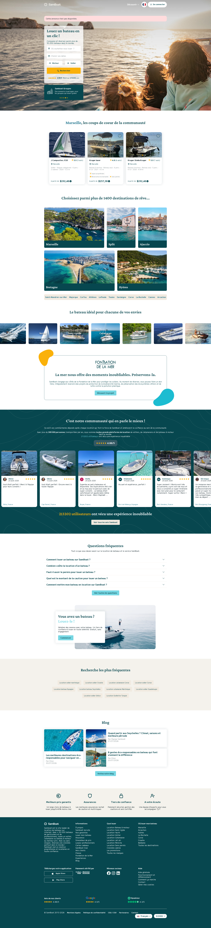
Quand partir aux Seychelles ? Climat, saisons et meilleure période (134, 734)
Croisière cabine (114, 848)
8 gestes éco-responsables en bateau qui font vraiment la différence (132, 753)
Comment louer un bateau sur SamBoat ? (68, 559)
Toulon (112, 297)
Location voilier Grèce (92, 696)
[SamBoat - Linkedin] (118, 873)
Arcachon (161, 297)
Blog (77, 861)
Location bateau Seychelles (89, 689)
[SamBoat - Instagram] (113, 873)
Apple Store (60, 873)
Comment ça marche (147, 879)
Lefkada (102, 297)
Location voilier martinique (69, 683)
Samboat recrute (82, 830)
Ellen (51, 761)
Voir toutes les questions (105, 593)
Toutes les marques (115, 853)
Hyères (141, 833)
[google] (90, 898)
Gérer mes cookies (146, 885)
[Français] (144, 4)
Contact (141, 882)
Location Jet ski (114, 840)
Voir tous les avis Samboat (105, 522)
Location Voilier (114, 835)
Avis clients (80, 850)
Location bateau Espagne (63, 689)
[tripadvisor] (134, 898)
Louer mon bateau (83, 835)
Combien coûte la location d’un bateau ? (68, 565)
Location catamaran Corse (119, 683)
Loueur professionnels (85, 843)
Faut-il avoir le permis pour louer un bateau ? (70, 572)
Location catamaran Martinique (118, 689)
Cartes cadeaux (82, 845)
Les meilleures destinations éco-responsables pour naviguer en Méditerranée (63, 757)
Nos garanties (81, 833)
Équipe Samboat (118, 739)
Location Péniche (114, 843)
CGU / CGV (112, 913)
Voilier (73, 63)
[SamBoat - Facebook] (109, 873)
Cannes (151, 297)
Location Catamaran (116, 838)
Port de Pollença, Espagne (128, 504)
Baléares (141, 843)
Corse (131, 297)
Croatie (141, 840)
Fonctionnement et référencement (146, 876)
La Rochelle (141, 297)
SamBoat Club (81, 848)
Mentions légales (74, 913)
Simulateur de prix (83, 840)
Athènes (92, 297)
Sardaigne (121, 297)
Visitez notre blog (105, 773)
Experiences (80, 858)
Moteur (55, 63)
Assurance (79, 838)
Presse (78, 853)
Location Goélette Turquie (117, 696)
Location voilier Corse (143, 683)
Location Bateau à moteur (118, 827)
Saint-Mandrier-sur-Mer (56, 297)
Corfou (83, 297)
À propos (79, 827)
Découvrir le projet (105, 393)
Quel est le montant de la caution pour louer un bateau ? (77, 578)
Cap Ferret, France (49, 504)
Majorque (73, 297)
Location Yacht (113, 833)
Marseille (73, 122)
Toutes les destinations (148, 845)
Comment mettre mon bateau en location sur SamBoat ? (76, 584)
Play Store (60, 880)
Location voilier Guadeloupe (146, 689)
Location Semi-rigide (116, 830)
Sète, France (8, 504)
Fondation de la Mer (84, 855)
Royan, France (85, 504)
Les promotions (113, 850)
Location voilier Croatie (94, 683)
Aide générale (144, 872)
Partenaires (124, 913)
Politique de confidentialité (94, 913)
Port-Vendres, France (165, 504)
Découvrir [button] (132, 4)
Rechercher (65, 70)
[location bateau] (52, 4)
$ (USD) (159, 916)
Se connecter (158, 4)
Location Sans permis (116, 845)
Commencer (65, 637)
